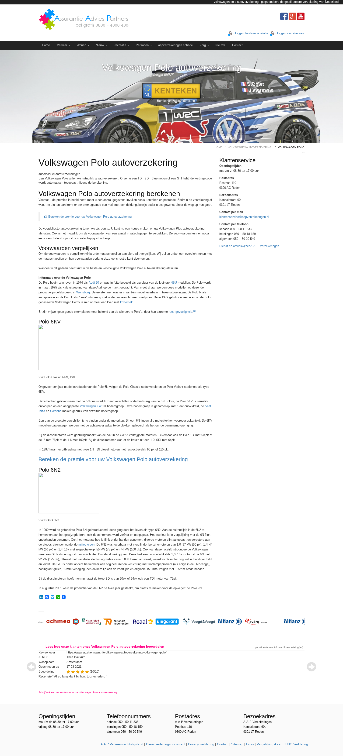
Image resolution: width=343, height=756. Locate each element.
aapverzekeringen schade (175, 45)
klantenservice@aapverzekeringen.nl (244, 217)
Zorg (203, 45)
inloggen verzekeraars (289, 33)
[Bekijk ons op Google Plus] (292, 16)
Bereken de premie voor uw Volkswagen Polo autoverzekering (89, 216)
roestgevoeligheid (180, 311)
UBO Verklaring (296, 744)
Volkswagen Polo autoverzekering (171, 67)
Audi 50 (94, 282)
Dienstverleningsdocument (165, 744)
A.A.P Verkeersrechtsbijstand (122, 744)
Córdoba (55, 411)
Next (311, 666)
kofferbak (126, 302)
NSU (174, 282)
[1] (194, 310)
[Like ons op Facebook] (284, 16)
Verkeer (62, 45)
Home (46, 45)
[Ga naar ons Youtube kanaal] (300, 16)
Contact (237, 45)
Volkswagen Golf (91, 406)
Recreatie (119, 45)
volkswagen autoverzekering (250, 147)
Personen (142, 45)
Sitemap (237, 744)
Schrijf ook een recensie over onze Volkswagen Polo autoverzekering (77, 692)
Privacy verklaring (201, 744)
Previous (31, 666)
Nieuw (100, 45)
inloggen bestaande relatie (250, 33)
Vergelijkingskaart (270, 744)
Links (250, 744)
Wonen (81, 45)
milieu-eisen (86, 544)
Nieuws (220, 45)
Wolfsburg (83, 292)
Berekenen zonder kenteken (176, 101)
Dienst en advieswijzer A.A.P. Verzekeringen (249, 246)
